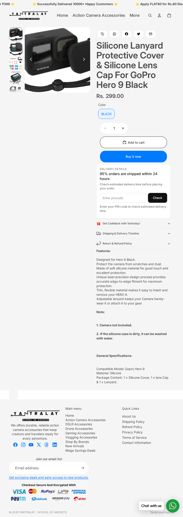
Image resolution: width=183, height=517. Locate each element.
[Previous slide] (30, 60)
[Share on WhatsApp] (114, 34)
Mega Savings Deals (80, 450)
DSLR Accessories (78, 424)
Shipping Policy (133, 422)
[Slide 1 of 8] (16, 34)
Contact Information (136, 443)
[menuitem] (134, 15)
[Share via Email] (151, 34)
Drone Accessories (79, 428)
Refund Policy (132, 427)
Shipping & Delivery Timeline (121, 233)
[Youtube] (31, 444)
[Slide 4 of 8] (16, 78)
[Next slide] (85, 60)
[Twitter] (39, 444)
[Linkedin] (54, 444)
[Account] (159, 15)
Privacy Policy (132, 432)
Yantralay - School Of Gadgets (43, 512)
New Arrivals (74, 446)
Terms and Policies (162, 512)
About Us (129, 416)
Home (69, 415)
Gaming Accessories (80, 433)
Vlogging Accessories (81, 437)
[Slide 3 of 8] (16, 63)
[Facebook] (15, 444)
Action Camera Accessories (85, 420)
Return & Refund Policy (117, 243)
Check (157, 198)
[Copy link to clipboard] (102, 34)
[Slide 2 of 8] (16, 48)
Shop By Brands (77, 442)
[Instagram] (23, 444)
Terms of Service (134, 437)
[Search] (150, 15)
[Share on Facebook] (126, 34)
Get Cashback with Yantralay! (121, 223)
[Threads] (46, 444)
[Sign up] (83, 468)
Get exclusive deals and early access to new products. (49, 477)
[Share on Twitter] (138, 34)
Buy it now (133, 156)
